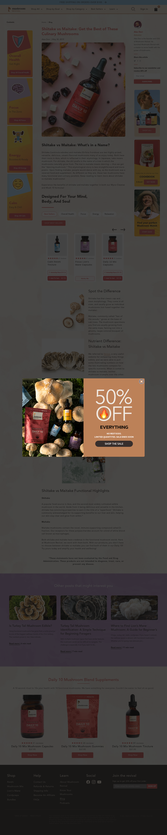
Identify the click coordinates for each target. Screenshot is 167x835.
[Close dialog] (141, 381)
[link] (114, 405)
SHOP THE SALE (114, 444)
